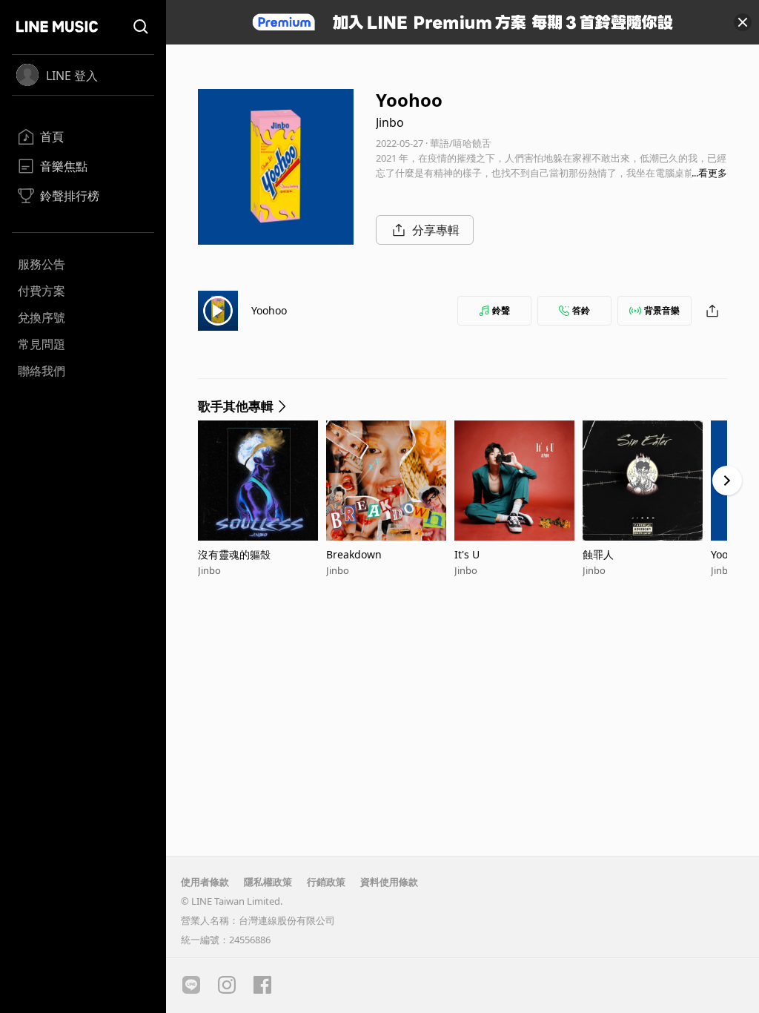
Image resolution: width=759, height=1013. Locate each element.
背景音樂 (662, 310)
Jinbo (390, 122)
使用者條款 (205, 881)
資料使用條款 (389, 881)
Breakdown (354, 554)
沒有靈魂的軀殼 (234, 554)
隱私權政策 (268, 881)
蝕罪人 (598, 554)
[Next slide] (727, 480)
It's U (467, 554)
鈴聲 (501, 310)
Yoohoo (269, 310)
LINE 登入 (72, 75)
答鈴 (581, 310)
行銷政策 (326, 881)
